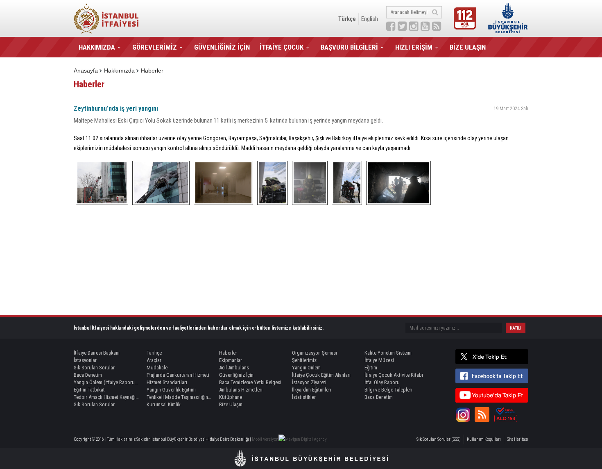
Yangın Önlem (306, 367)
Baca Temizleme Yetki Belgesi (250, 382)
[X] (491, 356)
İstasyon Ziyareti (309, 382)
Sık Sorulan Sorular (94, 367)
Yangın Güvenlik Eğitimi (171, 390)
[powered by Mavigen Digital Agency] (302, 439)
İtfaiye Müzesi (379, 360)
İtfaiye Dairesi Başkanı (97, 353)
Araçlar (154, 360)
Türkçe (347, 19)
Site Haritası (517, 439)
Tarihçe (154, 353)
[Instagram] (462, 414)
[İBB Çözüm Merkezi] (505, 414)
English (369, 19)
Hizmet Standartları (167, 382)
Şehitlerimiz (304, 360)
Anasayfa (86, 70)
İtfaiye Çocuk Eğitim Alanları (321, 375)
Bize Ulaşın (230, 404)
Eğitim (370, 367)
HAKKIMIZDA (97, 47)
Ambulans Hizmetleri (241, 390)
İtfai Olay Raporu (382, 382)
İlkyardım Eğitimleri (311, 390)
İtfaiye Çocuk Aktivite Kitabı (393, 375)
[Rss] (482, 414)
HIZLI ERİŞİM (413, 47)
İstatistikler (304, 397)
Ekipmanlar (230, 360)
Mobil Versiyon (265, 439)
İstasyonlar (85, 360)
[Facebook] (491, 376)
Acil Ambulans (234, 367)
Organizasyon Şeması (314, 353)
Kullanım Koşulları (484, 439)
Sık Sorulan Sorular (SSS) (438, 439)
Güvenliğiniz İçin (236, 375)
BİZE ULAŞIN (468, 47)
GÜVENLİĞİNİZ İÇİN (222, 47)
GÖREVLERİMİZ (154, 47)
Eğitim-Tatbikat (89, 390)
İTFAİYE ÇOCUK (281, 47)
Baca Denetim (88, 375)
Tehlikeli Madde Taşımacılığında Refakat (179, 397)
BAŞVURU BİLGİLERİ (349, 47)
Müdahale (157, 367)
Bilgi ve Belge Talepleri (388, 390)
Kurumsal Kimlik (164, 404)
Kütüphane (230, 397)
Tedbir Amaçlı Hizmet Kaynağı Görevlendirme (106, 397)
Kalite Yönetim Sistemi (388, 353)
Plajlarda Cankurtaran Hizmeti (178, 375)
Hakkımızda (119, 70)
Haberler (152, 70)
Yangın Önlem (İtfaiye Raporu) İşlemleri (106, 382)
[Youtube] (491, 395)
